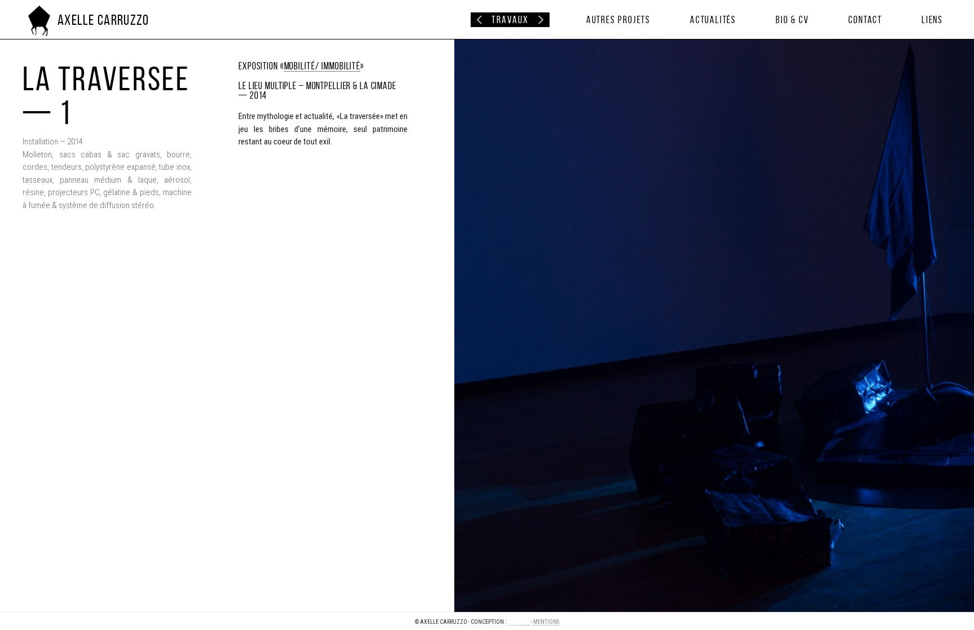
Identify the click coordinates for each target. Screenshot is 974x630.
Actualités (713, 19)
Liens (932, 19)
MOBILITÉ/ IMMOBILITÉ (322, 65)
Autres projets (618, 19)
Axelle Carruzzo (103, 20)
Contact (865, 19)
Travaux (510, 19)
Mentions (546, 622)
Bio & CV (792, 19)
